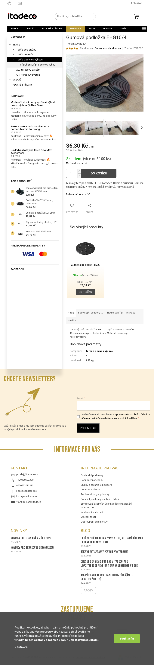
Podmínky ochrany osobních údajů (100, 499)
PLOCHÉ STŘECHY (22, 85)
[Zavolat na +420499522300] (12, 3)
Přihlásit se (88, 428)
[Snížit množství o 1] (79, 175)
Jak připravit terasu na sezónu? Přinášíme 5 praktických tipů (107, 577)
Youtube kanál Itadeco (28, 502)
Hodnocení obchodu (92, 480)
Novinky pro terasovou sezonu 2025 (32, 548)
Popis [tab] (71, 313)
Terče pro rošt (24, 55)
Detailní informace (76, 194)
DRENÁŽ (17, 80)
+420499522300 (24, 480)
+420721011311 (24, 485)
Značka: (133, 48)
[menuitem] (14, 29)
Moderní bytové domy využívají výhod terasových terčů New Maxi (33, 104)
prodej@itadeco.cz (27, 474)
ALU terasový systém (28, 70)
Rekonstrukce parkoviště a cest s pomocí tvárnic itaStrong (30, 128)
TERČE (16, 45)
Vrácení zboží (88, 517)
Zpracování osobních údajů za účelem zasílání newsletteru (106, 505)
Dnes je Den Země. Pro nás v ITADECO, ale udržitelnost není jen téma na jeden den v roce (109, 564)
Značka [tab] (72, 320)
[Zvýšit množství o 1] (79, 171)
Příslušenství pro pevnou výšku (37, 65)
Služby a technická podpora (96, 485)
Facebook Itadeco (26, 491)
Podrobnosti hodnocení (108, 48)
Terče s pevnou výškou (29, 60)
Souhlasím (127, 639)
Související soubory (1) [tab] (90, 313)
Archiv (88, 590)
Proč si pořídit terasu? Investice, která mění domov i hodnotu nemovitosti (112, 540)
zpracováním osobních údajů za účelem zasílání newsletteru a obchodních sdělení (116, 416)
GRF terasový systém (28, 75)
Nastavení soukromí (84, 640)
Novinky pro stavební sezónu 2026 (31, 538)
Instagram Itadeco (26, 496)
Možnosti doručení (76, 163)
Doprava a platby (90, 489)
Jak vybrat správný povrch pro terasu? (104, 552)
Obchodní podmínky (92, 475)
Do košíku (99, 173)
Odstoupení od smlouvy (94, 522)
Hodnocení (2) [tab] (115, 313)
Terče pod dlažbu (26, 50)
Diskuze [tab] (130, 313)
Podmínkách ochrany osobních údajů (41, 640)
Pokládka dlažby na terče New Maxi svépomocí (31, 151)
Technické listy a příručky (95, 494)
